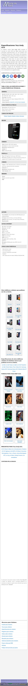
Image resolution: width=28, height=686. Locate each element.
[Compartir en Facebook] (3, 77)
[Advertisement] (14, 28)
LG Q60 (15, 365)
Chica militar (19, 406)
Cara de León (8, 406)
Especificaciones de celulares (9, 629)
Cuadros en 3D (8, 423)
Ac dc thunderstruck (16, 449)
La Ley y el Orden (10, 455)
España (9, 116)
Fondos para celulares (7, 624)
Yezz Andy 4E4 (10, 317)
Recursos (13, 10)
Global (5, 116)
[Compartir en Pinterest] (15, 77)
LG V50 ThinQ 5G (21, 365)
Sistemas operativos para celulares (10, 640)
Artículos (4, 645)
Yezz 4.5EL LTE (10, 354)
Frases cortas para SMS (7, 643)
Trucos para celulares (7, 627)
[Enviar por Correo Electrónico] (22, 77)
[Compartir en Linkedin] (11, 77)
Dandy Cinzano (18, 455)
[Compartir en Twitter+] (7, 77)
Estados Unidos (15, 116)
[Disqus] (14, 602)
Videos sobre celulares (7, 633)
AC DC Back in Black (6, 449)
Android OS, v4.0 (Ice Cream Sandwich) (17, 102)
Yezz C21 (10, 304)
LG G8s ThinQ (5, 367)
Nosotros (7, 10)
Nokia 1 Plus (12, 367)
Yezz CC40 (10, 342)
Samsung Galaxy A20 (13, 369)
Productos (18, 10)
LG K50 (3, 365)
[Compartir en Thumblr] (19, 77)
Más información (23, 684)
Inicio (3, 10)
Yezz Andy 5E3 (18, 329)
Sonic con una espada (8, 441)
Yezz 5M (18, 304)
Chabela (24, 449)
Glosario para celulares (7, 636)
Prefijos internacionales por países (10, 647)
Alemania (22, 116)
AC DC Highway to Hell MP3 (8, 451)
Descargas (4, 12)
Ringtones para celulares (7, 631)
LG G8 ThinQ (9, 365)
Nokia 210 (18, 367)
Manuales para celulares (7, 638)
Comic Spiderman (19, 423)
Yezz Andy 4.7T (18, 342)
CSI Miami (18, 451)
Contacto (10, 12)
